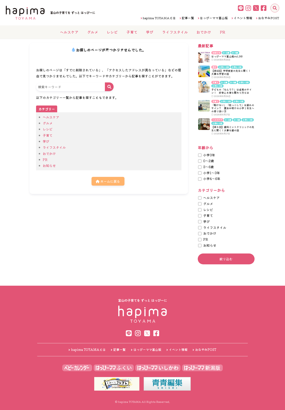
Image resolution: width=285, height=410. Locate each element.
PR (222, 32)
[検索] (274, 8)
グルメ (92, 32)
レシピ (112, 32)
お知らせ (49, 165)
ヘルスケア (69, 32)
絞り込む (226, 259)
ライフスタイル (175, 32)
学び (149, 32)
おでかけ (203, 32)
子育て (131, 32)
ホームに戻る (109, 181)
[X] (256, 8)
